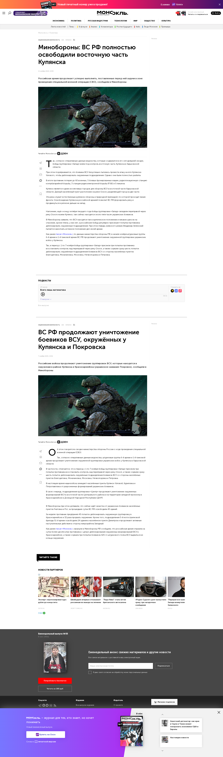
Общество (149, 21)
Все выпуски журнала (85, 705)
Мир (135, 21)
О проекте (118, 705)
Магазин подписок (166, 702)
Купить (179, 4)
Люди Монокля (150, 27)
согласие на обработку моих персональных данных (125, 672)
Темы (71, 27)
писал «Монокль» (64, 234)
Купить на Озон (47, 734)
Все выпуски (43, 305)
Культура (166, 21)
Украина (68, 40)
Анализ (94, 27)
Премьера (165, 27)
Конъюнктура (107, 27)
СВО (62, 40)
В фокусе (83, 27)
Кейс (138, 27)
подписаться (202, 14)
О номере (165, 4)
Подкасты (44, 280)
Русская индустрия (98, 21)
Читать (191, 14)
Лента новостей (58, 27)
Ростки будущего (124, 27)
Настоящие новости (179, 737)
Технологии (120, 21)
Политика (76, 21)
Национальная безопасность (49, 40)
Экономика (58, 21)
